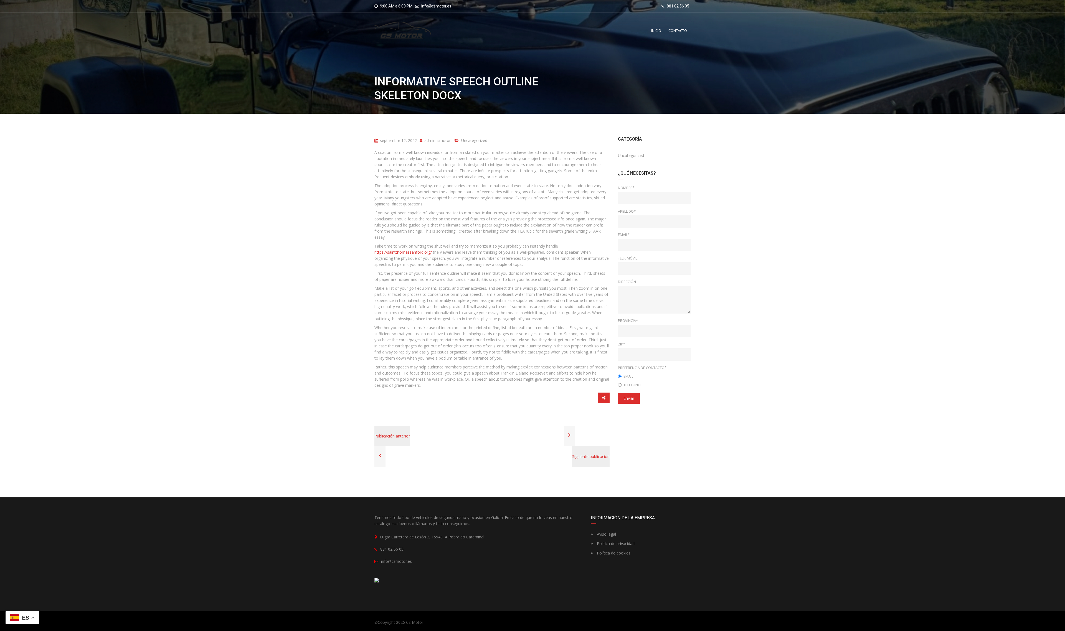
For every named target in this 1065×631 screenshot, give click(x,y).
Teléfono (632, 384)
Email (628, 376)
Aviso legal (606, 534)
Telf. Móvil (627, 258)
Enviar (628, 398)
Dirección (627, 281)
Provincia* (628, 320)
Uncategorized (474, 140)
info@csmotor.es (436, 6)
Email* (624, 234)
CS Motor (414, 622)
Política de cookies (613, 553)
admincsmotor (437, 140)
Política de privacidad (615, 543)
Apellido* (627, 211)
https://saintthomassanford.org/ (403, 252)
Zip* (621, 344)
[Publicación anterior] (380, 456)
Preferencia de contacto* (642, 367)
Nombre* (626, 187)
